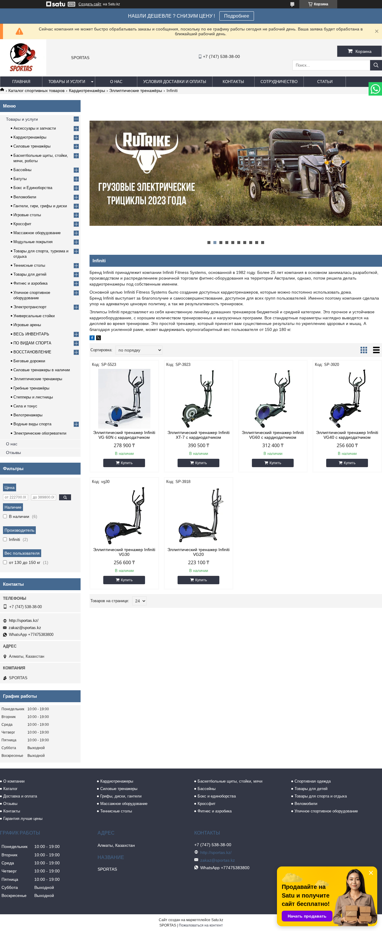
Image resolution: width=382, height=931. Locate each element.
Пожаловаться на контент (201, 925)
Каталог (10, 788)
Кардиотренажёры (87, 90)
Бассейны (22, 170)
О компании (13, 781)
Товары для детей (29, 274)
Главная (21, 81)
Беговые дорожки (29, 361)
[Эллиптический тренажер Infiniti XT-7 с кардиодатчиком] (198, 399)
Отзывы (13, 452)
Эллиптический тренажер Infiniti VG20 (198, 552)
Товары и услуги (66, 81)
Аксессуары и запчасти (34, 128)
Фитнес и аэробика (30, 283)
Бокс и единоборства (217, 796)
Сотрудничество (279, 81)
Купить (127, 463)
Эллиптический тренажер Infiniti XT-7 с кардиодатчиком (198, 435)
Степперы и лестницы (33, 397)
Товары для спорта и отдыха (321, 796)
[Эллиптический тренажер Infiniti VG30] (124, 516)
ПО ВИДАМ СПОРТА (32, 343)
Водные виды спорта (32, 424)
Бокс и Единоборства (32, 187)
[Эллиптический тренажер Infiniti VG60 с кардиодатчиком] (273, 399)
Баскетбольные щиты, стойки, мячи (230, 781)
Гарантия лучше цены (22, 818)
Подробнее (236, 16)
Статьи (324, 81)
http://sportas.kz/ (23, 620)
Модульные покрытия (33, 242)
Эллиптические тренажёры (135, 90)
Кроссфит (22, 224)
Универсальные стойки (34, 316)
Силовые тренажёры (31, 146)
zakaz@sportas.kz (25, 627)
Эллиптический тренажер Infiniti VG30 (124, 552)
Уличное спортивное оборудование (326, 811)
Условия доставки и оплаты (174, 81)
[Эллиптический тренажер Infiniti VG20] (198, 516)
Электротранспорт (30, 307)
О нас (116, 81)
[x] (98, 338)
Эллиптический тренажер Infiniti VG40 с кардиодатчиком (347, 435)
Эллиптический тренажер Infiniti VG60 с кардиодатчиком (273, 435)
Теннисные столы (29, 265)
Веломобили (24, 197)
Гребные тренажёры (31, 388)
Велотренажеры (27, 415)
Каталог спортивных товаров (36, 90)
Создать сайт (89, 4)
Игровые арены (27, 325)
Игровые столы (27, 215)
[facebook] (92, 338)
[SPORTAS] (23, 73)
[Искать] (376, 65)
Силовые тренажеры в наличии (41, 370)
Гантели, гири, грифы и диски (40, 206)
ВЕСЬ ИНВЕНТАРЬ (31, 334)
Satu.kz (217, 920)
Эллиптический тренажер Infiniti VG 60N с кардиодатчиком (124, 435)
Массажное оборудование (37, 233)
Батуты (20, 179)
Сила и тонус (25, 406)
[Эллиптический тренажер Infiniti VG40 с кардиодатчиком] (347, 399)
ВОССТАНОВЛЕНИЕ (32, 352)
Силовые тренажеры (118, 788)
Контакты (233, 81)
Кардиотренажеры (116, 781)
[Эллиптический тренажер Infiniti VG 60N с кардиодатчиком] (124, 399)
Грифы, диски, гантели (120, 796)
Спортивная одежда (313, 781)
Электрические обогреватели (39, 433)
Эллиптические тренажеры (37, 379)
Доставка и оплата (20, 796)
